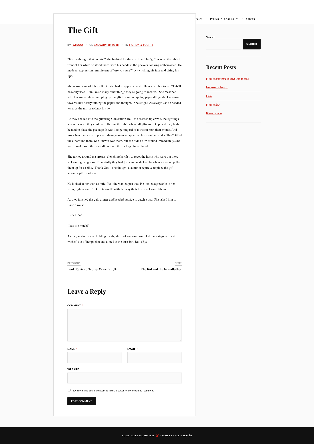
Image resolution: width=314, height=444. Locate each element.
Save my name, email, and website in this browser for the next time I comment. (113, 390)
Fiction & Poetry (141, 44)
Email (132, 348)
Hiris (209, 96)
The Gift (82, 29)
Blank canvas (214, 113)
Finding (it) (213, 104)
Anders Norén (182, 435)
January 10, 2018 (106, 44)
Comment (75, 305)
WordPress (146, 435)
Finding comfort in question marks (227, 78)
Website (73, 369)
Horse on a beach (217, 87)
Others (250, 19)
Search (210, 37)
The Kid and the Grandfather (161, 269)
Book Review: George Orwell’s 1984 (92, 269)
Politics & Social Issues (224, 19)
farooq (77, 44)
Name (72, 348)
